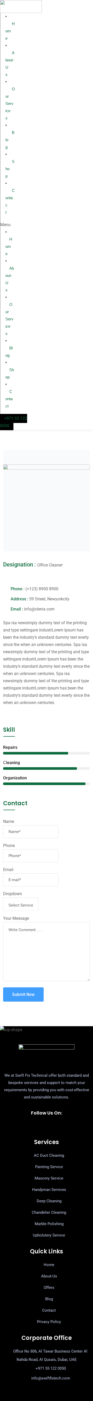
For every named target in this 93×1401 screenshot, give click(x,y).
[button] (7, 224)
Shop (9, 168)
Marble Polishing (49, 1224)
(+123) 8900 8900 (42, 588)
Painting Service (49, 1167)
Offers (49, 1287)
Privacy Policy (49, 1321)
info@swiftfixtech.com (50, 1378)
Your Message (16, 918)
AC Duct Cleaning (49, 1155)
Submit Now (23, 994)
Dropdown (12, 893)
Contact (10, 201)
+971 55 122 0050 (51, 1368)
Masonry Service (49, 1178)
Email (8, 869)
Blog (9, 139)
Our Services (10, 103)
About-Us (9, 64)
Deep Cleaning (49, 1201)
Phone (9, 845)
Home (10, 30)
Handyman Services (49, 1189)
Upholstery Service (49, 1235)
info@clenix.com (39, 609)
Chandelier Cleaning (49, 1212)
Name (8, 821)
